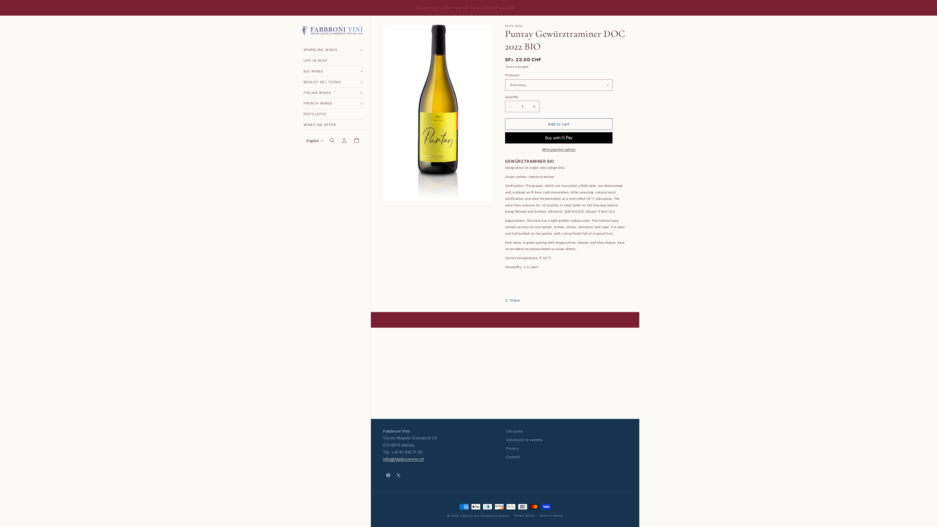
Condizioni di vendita (524, 440)
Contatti (513, 457)
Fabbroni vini (469, 515)
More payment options (559, 149)
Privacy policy (524, 515)
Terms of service (551, 515)
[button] (334, 50)
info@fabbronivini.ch (403, 459)
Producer (512, 75)
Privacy (512, 448)
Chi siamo (514, 431)
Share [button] (515, 300)
